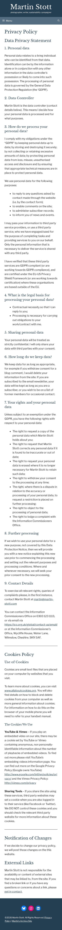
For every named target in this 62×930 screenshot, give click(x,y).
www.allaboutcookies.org (20, 690)
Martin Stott (31, 7)
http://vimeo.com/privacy (20, 782)
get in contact (13, 891)
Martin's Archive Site (22, 921)
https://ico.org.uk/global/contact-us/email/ (31, 624)
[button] (58, 21)
